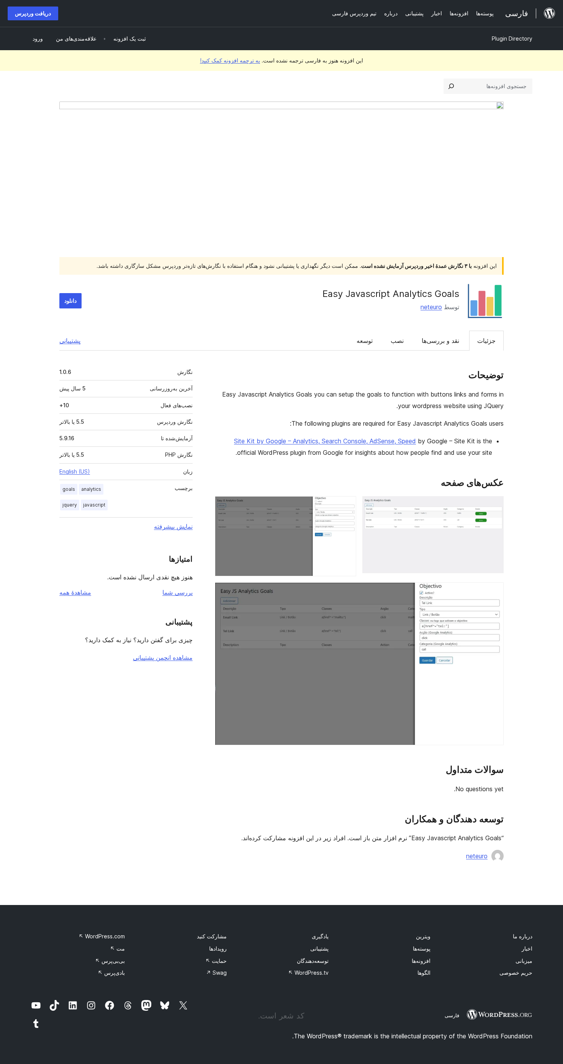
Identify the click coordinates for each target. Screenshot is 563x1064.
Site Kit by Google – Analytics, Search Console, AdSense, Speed (325, 441)
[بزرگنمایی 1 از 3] (493, 506)
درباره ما (522, 936)
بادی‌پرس (111, 972)
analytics (91, 489)
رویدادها (218, 948)
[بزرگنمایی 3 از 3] (493, 593)
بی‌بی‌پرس (110, 960)
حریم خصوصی (515, 972)
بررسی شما (177, 592)
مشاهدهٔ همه (75, 592)
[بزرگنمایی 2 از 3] (346, 506)
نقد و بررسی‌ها (440, 340)
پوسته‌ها (421, 948)
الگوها (423, 972)
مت (117, 948)
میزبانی (524, 960)
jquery (69, 505)
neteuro (431, 307)
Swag (216, 972)
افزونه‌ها (421, 960)
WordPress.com (102, 936)
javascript (94, 505)
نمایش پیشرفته (173, 526)
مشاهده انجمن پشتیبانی (163, 657)
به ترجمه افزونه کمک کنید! (230, 60)
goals (68, 489)
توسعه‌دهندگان (313, 960)
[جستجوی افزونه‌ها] (451, 86)
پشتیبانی (69, 340)
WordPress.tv (308, 972)
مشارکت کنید (212, 936)
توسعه (365, 340)
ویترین (423, 936)
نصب (397, 340)
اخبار (527, 948)
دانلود (70, 300)
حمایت (216, 960)
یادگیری (320, 936)
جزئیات (486, 340)
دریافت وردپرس (33, 13)
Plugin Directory (512, 38)
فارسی (452, 1015)
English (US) (74, 471)
